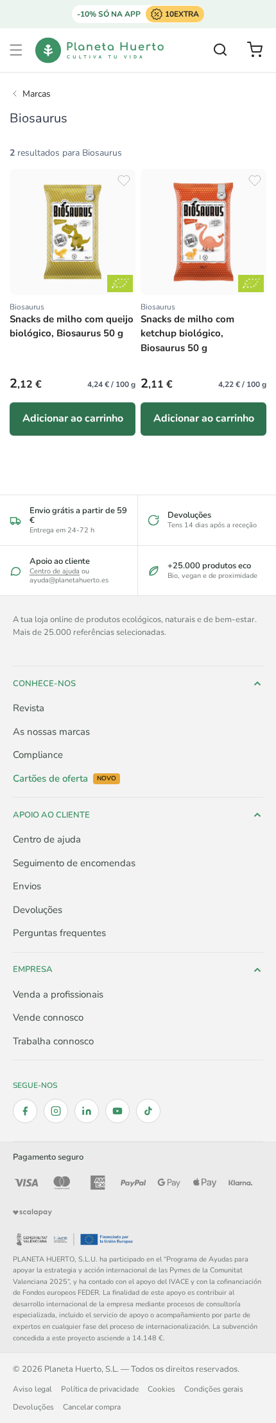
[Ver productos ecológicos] (120, 283)
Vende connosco (48, 1017)
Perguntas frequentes (59, 932)
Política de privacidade (100, 1389)
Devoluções (37, 909)
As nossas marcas (51, 731)
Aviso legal (32, 1389)
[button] (16, 50)
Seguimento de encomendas (74, 863)
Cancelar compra (92, 1407)
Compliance (38, 754)
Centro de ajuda (55, 571)
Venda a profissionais (58, 994)
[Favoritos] (124, 181)
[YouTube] (117, 1111)
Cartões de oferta (64, 779)
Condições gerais (213, 1389)
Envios (27, 886)
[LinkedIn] (86, 1111)
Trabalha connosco (53, 1041)
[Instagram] (56, 1111)
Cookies (161, 1389)
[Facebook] (25, 1111)
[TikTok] (148, 1111)
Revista (28, 708)
